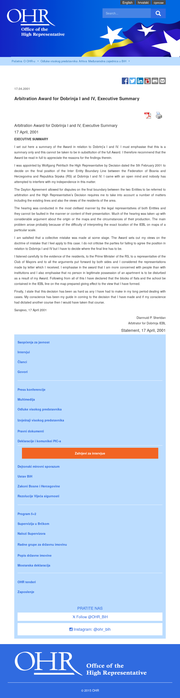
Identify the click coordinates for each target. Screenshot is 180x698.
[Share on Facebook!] (125, 80)
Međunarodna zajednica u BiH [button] (107, 61)
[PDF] (147, 80)
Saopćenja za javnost (34, 342)
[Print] (155, 80)
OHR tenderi (27, 582)
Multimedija (26, 399)
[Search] (158, 13)
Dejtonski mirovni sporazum (38, 466)
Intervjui (24, 352)
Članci (22, 362)
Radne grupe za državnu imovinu (42, 544)
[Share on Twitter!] (132, 80)
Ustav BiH (25, 476)
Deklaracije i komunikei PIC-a (39, 441)
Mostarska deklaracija (34, 565)
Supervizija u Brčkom (33, 523)
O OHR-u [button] (29, 61)
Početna (17, 61)
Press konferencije (31, 389)
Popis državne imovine (35, 555)
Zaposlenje (26, 592)
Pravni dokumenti (31, 431)
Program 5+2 (27, 514)
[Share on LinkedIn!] (140, 80)
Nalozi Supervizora (31, 533)
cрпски (159, 2)
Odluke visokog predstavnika (59, 61)
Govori (23, 371)
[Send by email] (162, 80)
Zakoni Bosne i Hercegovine (39, 486)
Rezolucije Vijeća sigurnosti (38, 496)
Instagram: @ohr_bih (92, 629)
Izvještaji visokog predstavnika (41, 420)
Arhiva (83, 61)
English (127, 2)
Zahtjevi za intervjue (90, 453)
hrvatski (143, 2)
